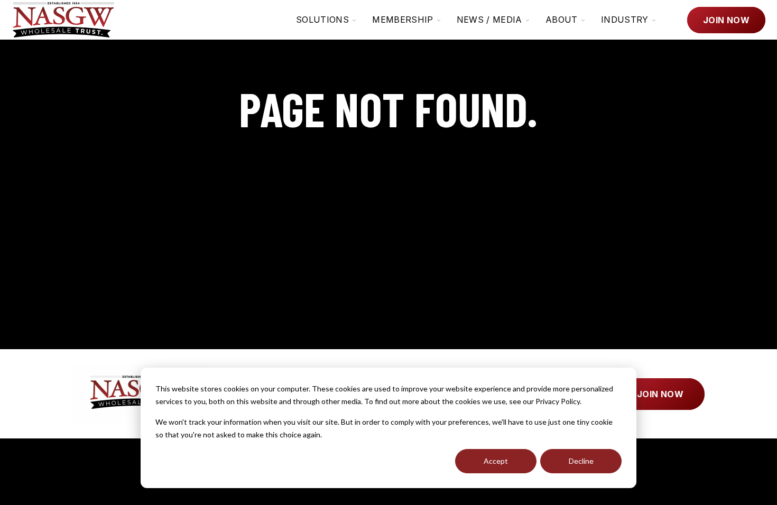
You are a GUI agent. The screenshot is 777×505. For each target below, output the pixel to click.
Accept (496, 460)
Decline (581, 460)
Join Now (726, 20)
